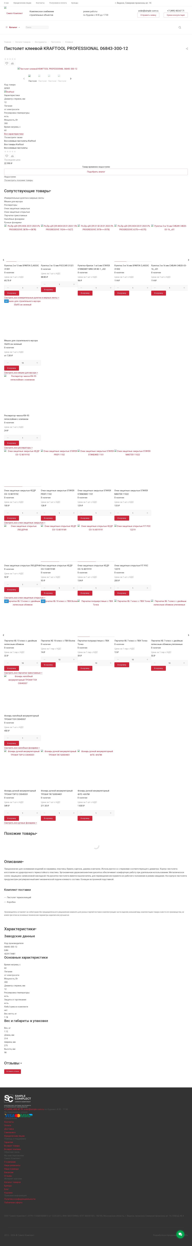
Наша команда (11, 1169)
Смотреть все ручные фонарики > (20, 823)
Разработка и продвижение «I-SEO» (170, 1235)
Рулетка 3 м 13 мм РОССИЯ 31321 (57, 265)
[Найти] (179, 27)
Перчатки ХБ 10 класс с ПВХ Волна (58, 640)
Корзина (8, 1192)
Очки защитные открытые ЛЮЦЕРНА (22, 565)
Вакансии (8, 1172)
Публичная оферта (13, 1202)
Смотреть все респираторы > (18, 447)
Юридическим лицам (14, 1136)
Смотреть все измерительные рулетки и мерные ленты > (31, 297)
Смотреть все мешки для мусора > (21, 372)
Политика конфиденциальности (19, 1199)
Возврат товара (12, 1145)
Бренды (8, 1185)
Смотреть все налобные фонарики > (22, 748)
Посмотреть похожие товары (18, 180)
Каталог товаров (12, 1182)
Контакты (9, 1122)
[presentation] (24, 79)
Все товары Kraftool (14, 144)
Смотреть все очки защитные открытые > (24, 597)
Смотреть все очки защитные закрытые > (24, 522)
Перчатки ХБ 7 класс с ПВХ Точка (130, 640)
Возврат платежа (12, 1149)
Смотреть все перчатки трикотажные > (23, 673)
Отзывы (8, 1176)
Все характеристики (13, 134)
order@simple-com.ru (148, 11)
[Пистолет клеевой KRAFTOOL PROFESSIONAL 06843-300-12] (47, 69)
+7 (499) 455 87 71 (175, 11)
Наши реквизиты (12, 1165)
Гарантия (8, 1142)
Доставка (9, 1129)
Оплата (7, 1125)
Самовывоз (10, 1132)
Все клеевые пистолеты (16, 148)
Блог (6, 1189)
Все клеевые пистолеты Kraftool (20, 141)
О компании (10, 1162)
